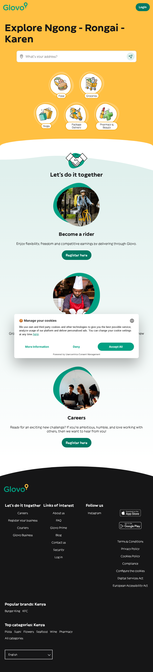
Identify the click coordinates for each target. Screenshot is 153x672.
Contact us (59, 542)
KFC (25, 611)
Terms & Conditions (130, 541)
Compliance (130, 563)
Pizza (8, 631)
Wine (53, 631)
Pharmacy (66, 631)
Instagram (94, 513)
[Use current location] (131, 56)
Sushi (17, 631)
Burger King (12, 611)
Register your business (22, 520)
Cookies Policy (130, 556)
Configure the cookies (130, 571)
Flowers (29, 631)
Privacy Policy (130, 549)
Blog (59, 535)
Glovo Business (23, 535)
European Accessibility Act (130, 585)
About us (59, 513)
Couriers (22, 528)
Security (58, 550)
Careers (23, 513)
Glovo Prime (58, 528)
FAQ (58, 520)
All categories (14, 638)
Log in (59, 557)
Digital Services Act (130, 578)
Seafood (42, 631)
